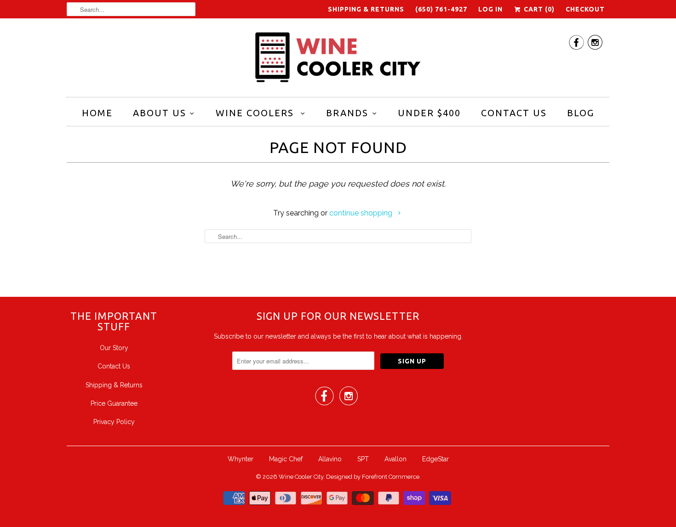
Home (97, 113)
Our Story (114, 347)
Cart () (538, 9)
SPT (363, 459)
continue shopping (361, 213)
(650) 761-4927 (441, 9)
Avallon (395, 459)
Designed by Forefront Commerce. (373, 476)
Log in (490, 9)
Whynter (240, 459)
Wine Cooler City (301, 476)
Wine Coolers (256, 113)
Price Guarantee (114, 403)
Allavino (330, 459)
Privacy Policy (114, 421)
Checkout (585, 9)
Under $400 (429, 113)
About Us (159, 113)
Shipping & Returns (366, 9)
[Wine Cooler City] (338, 60)
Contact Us (514, 113)
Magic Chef (286, 459)
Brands (347, 113)
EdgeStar (435, 459)
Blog (580, 113)
